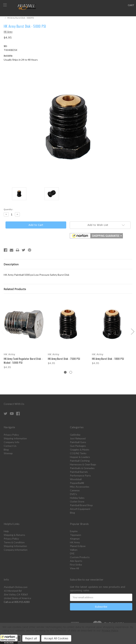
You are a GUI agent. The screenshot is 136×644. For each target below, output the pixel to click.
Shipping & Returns (14, 534)
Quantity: (8, 209)
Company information (15, 549)
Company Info (11, 442)
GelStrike (75, 434)
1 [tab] (65, 372)
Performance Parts (80, 475)
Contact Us (10, 445)
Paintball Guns (78, 442)
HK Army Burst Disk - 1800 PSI (108, 359)
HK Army (75, 542)
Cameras (75, 490)
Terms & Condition (14, 542)
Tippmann (75, 534)
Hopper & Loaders (80, 456)
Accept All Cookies (56, 638)
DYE (72, 553)
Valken (73, 549)
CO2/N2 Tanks (78, 453)
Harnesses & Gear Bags (83, 464)
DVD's (73, 494)
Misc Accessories (79, 486)
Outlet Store (77, 501)
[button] (9, 639)
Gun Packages (78, 445)
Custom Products (80, 557)
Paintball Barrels (79, 471)
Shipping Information (15, 438)
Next (132, 331)
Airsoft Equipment (80, 508)
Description (11, 264)
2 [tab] (70, 372)
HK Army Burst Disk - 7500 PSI (64, 359)
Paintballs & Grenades (82, 468)
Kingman (75, 538)
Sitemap (8, 453)
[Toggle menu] (5, 5)
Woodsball (76, 479)
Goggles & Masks (79, 449)
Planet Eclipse (78, 546)
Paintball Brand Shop (81, 505)
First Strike (76, 564)
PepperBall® (77, 482)
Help (6, 531)
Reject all (31, 638)
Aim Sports (76, 560)
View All (74, 568)
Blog (6, 449)
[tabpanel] (24, 333)
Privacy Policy (11, 434)
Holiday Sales (77, 497)
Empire (74, 531)
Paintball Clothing (80, 460)
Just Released (78, 438)
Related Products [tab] (15, 289)
